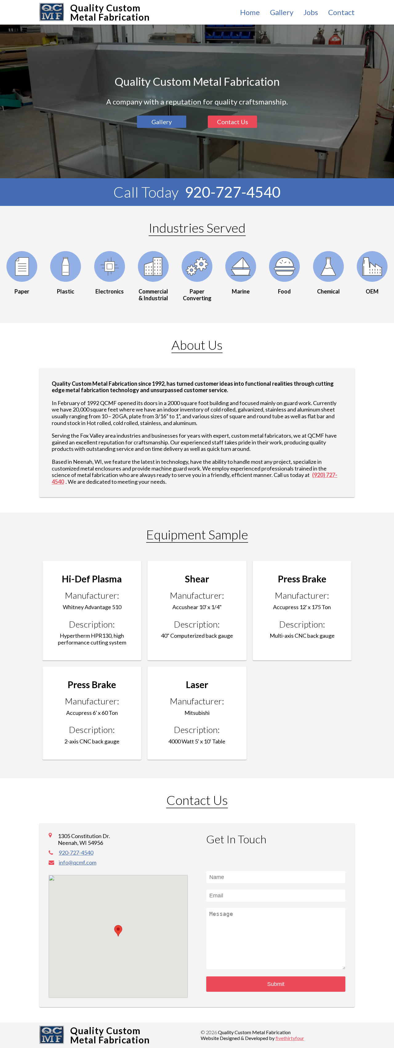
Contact (341, 12)
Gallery (281, 12)
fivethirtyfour (289, 1038)
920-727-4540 (233, 192)
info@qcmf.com (77, 862)
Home (250, 12)
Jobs (311, 12)
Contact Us (232, 121)
